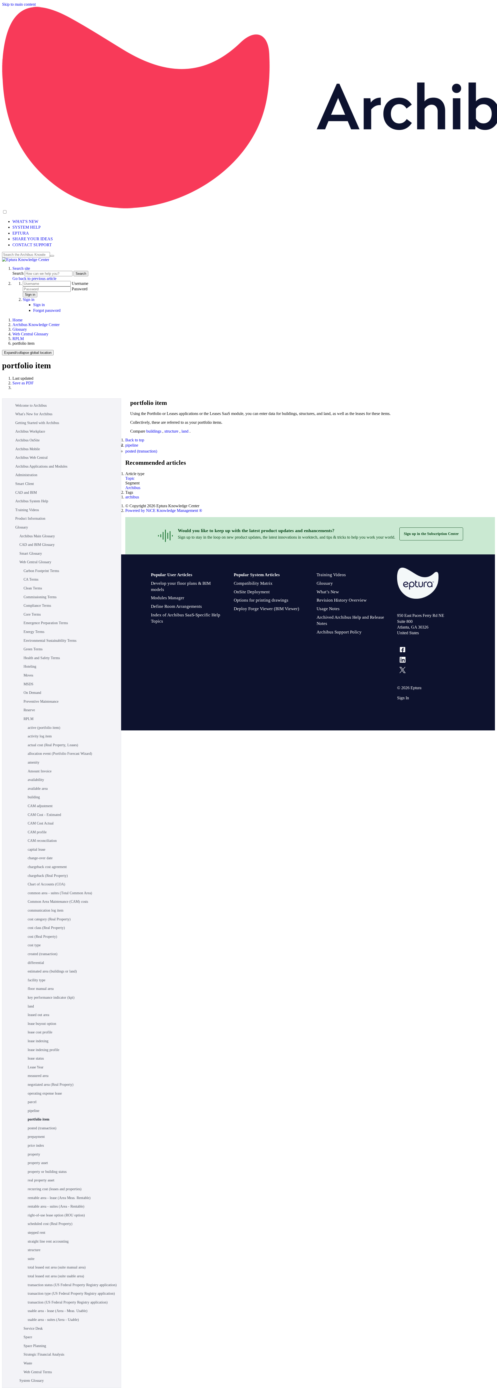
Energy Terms (34, 632)
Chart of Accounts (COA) (46, 884)
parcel (32, 1102)
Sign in (30, 295)
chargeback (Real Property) (48, 876)
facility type (36, 980)
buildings (154, 431)
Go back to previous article (34, 278)
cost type (34, 945)
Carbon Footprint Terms (41, 571)
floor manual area (41, 989)
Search (18, 273)
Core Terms (32, 614)
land (31, 1006)
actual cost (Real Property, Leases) (53, 745)
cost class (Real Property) (46, 928)
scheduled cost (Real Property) (50, 1224)
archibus (132, 497)
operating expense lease (45, 1093)
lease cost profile (40, 1032)
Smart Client (24, 484)
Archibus (132, 487)
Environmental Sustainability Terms (50, 641)
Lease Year (35, 1067)
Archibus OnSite (27, 440)
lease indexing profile (43, 1050)
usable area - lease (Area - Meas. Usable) (57, 1311)
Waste (28, 1363)
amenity (33, 762)
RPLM (18, 338)
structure (34, 1250)
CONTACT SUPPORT (32, 245)
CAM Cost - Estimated (44, 815)
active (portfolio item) (44, 728)
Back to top (134, 440)
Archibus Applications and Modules (41, 466)
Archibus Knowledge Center (36, 324)
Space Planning (35, 1346)
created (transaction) (42, 954)
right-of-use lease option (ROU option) (56, 1215)
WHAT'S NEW (25, 221)
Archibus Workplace (30, 431)
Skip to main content (19, 4)
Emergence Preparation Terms (46, 623)
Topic (130, 478)
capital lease (36, 849)
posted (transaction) (42, 1128)
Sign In (403, 698)
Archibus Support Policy (339, 632)
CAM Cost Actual (41, 823)
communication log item (45, 910)
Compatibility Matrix (253, 583)
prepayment (36, 1137)
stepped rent (36, 1233)
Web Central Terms (38, 1372)
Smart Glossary (30, 553)
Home (17, 320)
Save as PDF (23, 383)
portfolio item (38, 1119)
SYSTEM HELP (26, 227)
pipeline (33, 1111)
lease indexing (38, 1041)
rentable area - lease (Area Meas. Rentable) (59, 1198)
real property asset (41, 1180)
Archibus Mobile (27, 449)
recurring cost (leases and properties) (55, 1189)
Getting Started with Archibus (37, 423)
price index (36, 1145)
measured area (38, 1076)
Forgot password (47, 310)
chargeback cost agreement (47, 867)
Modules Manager (167, 597)
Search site (21, 268)
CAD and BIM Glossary (37, 545)
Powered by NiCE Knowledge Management (163, 510)
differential (36, 963)
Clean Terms (33, 588)
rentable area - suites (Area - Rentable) (56, 1206)
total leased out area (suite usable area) (56, 1276)
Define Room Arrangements (176, 606)
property (34, 1154)
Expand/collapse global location (28, 353)
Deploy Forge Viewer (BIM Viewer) (266, 608)
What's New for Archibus (33, 414)
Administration (26, 475)
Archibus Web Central (31, 458)
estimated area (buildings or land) (52, 971)
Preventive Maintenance (41, 701)
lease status (36, 1058)
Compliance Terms (37, 606)
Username (80, 283)
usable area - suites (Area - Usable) (53, 1320)
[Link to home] (25, 259)
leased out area (38, 1015)
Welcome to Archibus (31, 405)
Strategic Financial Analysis (44, 1354)
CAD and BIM (26, 493)
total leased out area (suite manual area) (57, 1267)
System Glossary (31, 1381)
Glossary (19, 329)
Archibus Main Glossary (37, 536)
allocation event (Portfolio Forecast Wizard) (60, 754)
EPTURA (20, 233)
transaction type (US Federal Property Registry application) (71, 1293)
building (34, 797)
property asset (38, 1163)
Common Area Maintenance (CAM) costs (58, 902)
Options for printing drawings (261, 600)
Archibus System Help (31, 501)
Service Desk (33, 1328)
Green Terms (33, 649)
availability (36, 780)
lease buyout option (42, 1024)
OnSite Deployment (252, 591)
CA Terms (31, 579)
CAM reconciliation (42, 841)
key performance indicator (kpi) (51, 997)
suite (31, 1259)
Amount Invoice (40, 771)
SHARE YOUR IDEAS (32, 239)
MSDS (28, 684)
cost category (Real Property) (49, 919)
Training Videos (27, 510)
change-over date (40, 858)
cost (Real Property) (42, 937)
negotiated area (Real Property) (51, 1085)
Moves (28, 675)
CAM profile (37, 832)
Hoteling (30, 666)
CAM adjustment (40, 806)
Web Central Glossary (30, 334)
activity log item (40, 736)
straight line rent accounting (48, 1241)
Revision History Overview (342, 600)
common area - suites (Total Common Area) (60, 893)
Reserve (29, 710)
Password (79, 289)
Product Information (30, 518)
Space (28, 1337)
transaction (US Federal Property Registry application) (68, 1302)
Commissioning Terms (40, 597)
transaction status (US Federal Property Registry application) (72, 1285)
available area (38, 789)
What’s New (328, 591)
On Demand (32, 693)
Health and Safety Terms (42, 658)
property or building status (47, 1172)
